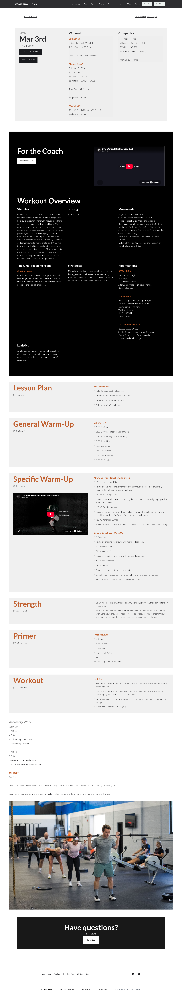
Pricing (101, 4)
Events (120, 4)
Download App (68, 974)
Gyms (93, 4)
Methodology (75, 4)
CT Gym (80, 974)
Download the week (30, 51)
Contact (138, 4)
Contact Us (91, 940)
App (85, 4)
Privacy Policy (86, 989)
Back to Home (30, 16)
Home (43, 974)
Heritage (111, 4)
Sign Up (159, 4)
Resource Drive (26, 161)
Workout (57, 974)
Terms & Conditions (67, 989)
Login (147, 4)
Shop (129, 4)
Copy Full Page (28, 60)
